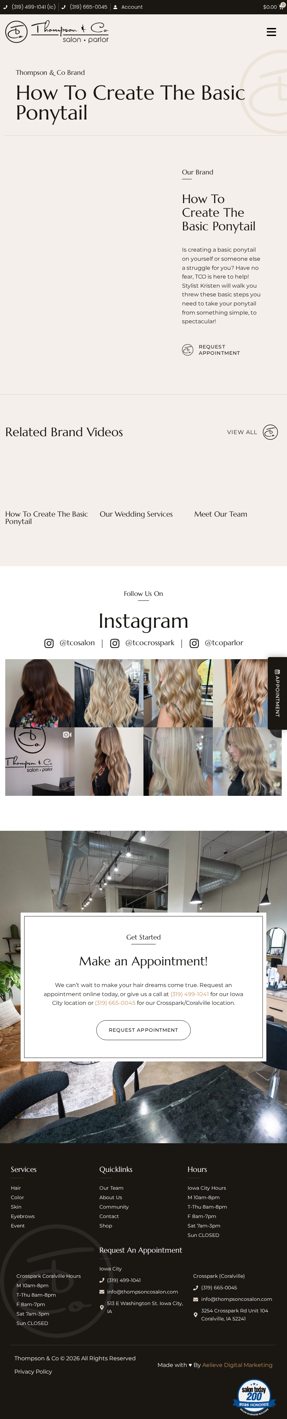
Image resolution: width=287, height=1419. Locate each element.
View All (242, 432)
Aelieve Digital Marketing (237, 1365)
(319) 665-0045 (115, 1003)
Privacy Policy (33, 1371)
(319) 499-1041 (189, 994)
